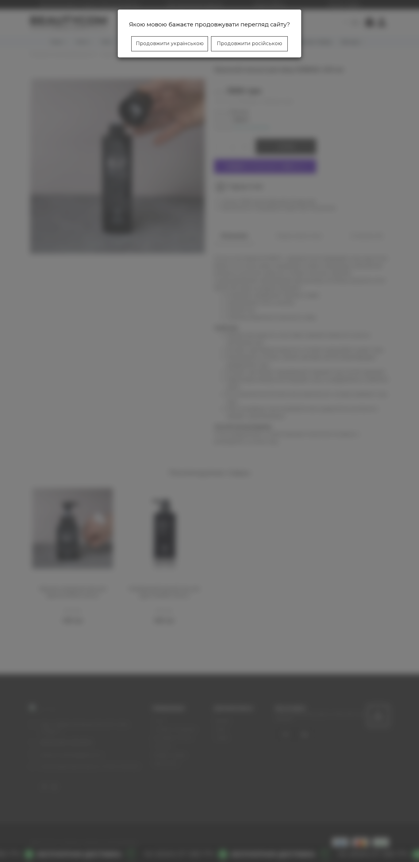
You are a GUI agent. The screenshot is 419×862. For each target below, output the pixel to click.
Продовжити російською (249, 43)
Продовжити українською (170, 43)
